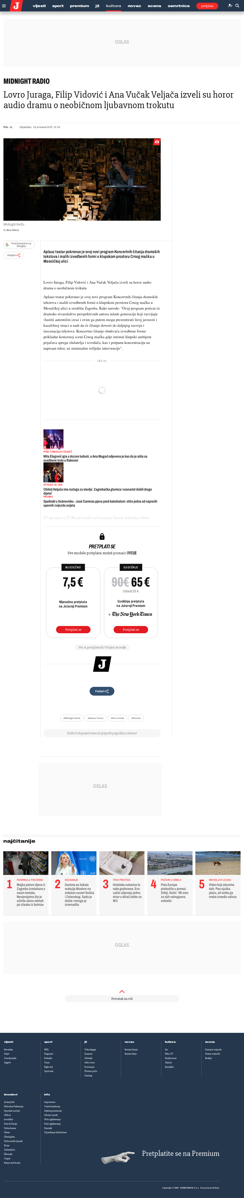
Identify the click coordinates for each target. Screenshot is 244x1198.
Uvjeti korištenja (52, 1106)
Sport (58, 6)
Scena (154, 6)
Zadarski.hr (9, 1149)
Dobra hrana (10, 1128)
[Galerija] (82, 179)
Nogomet (48, 1053)
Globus (7, 1115)
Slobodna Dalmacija (13, 1106)
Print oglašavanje (52, 1123)
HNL (46, 1049)
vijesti (8, 1042)
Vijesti (39, 6)
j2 (85, 1042)
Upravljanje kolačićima (55, 1132)
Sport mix (48, 1071)
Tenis (47, 1062)
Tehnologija (90, 1049)
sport (48, 1042)
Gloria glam (9, 1136)
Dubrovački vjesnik (13, 1141)
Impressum (49, 1102)
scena (210, 1042)
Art (166, 1049)
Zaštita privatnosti (53, 1110)
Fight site (48, 1066)
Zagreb (7, 1062)
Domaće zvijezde (213, 1049)
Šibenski (8, 1154)
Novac (134, 6)
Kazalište (169, 1066)
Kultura (113, 6)
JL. (11, 127)
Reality (208, 1058)
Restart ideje (131, 1053)
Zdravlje (88, 1058)
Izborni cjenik (51, 1115)
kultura (170, 1042)
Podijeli (11, 255)
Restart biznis (131, 1049)
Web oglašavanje (52, 1119)
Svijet (6, 1053)
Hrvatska (8, 1049)
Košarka (48, 1058)
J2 (97, 6)
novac (130, 1042)
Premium (79, 6)
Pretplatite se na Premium (180, 1153)
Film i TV (169, 1053)
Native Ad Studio (12, 1162)
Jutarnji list (9, 1102)
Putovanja (89, 1066)
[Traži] (237, 6)
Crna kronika (10, 1058)
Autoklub (8, 1119)
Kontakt (48, 1128)
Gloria (7, 1132)
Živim (7, 1145)
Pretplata (207, 6)
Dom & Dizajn (10, 1123)
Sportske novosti (12, 1110)
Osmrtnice (179, 6)
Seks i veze (89, 1062)
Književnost (171, 1058)
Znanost (88, 1053)
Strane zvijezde (212, 1053)
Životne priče (90, 1071)
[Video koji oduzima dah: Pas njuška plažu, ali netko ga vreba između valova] (218, 864)
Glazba (168, 1062)
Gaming (88, 1075)
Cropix (7, 1158)
